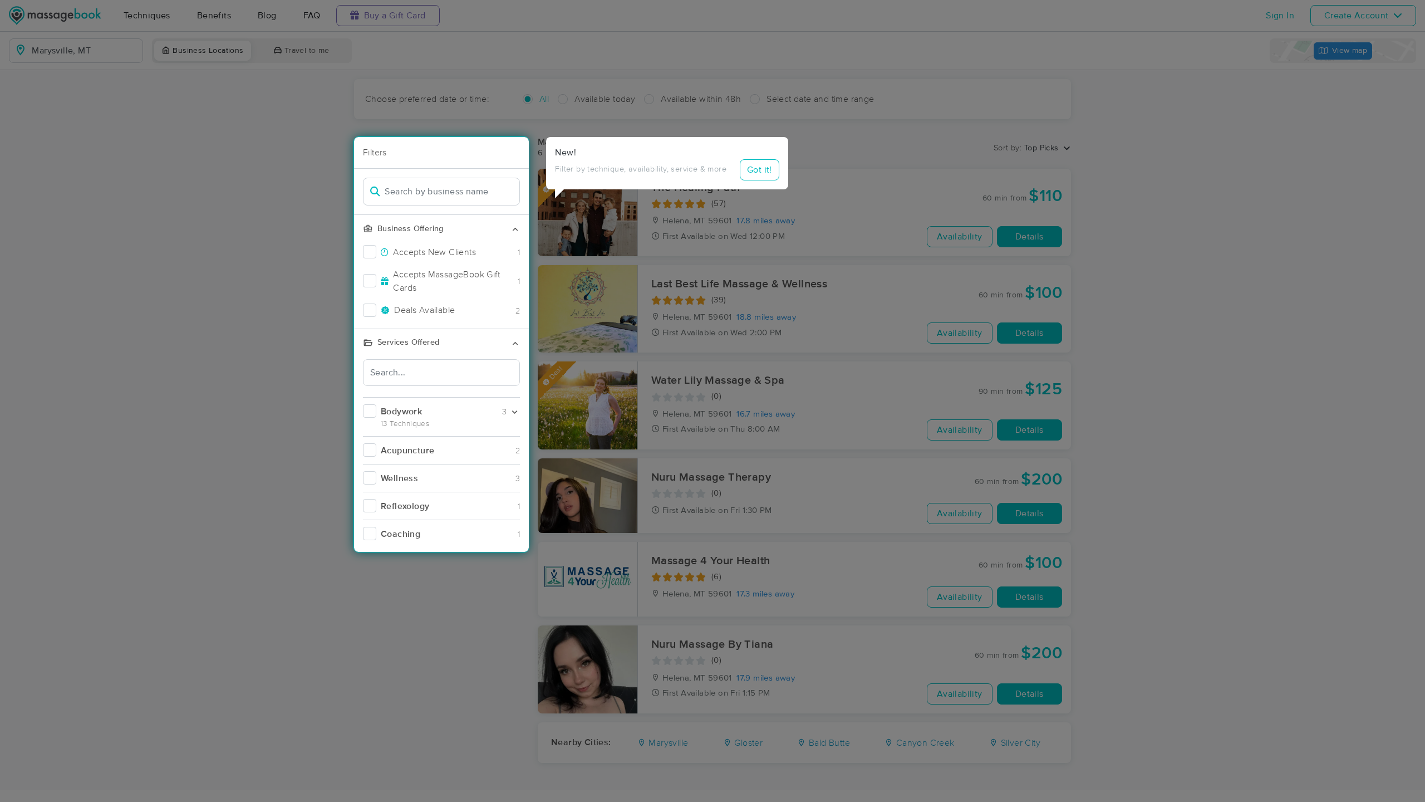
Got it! (759, 169)
